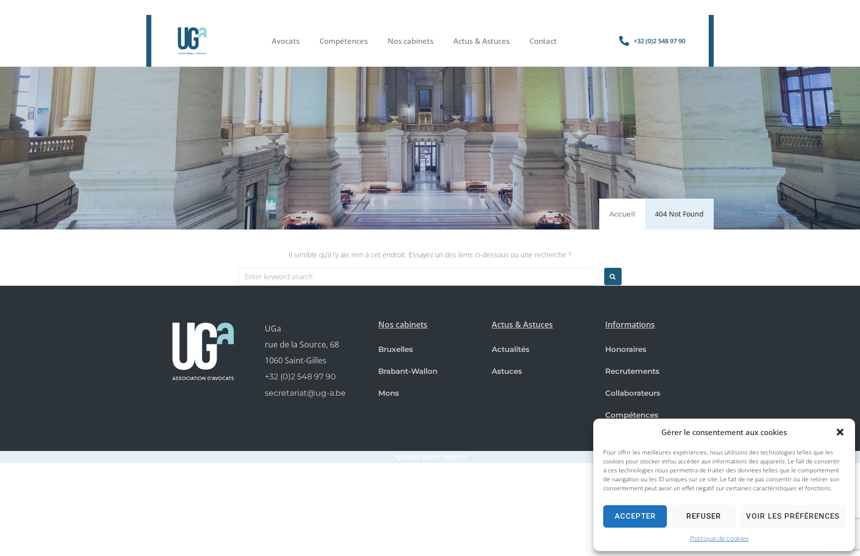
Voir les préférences (793, 516)
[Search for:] (418, 276)
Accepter (635, 516)
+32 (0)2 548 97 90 (300, 376)
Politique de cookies (719, 538)
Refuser (703, 516)
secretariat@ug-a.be (305, 393)
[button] (840, 432)
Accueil (622, 214)
